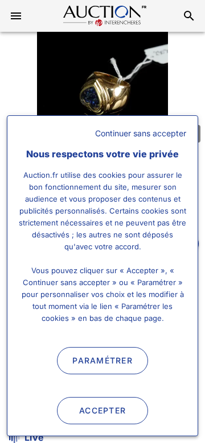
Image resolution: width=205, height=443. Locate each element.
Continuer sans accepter (140, 133)
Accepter (102, 410)
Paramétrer (102, 360)
